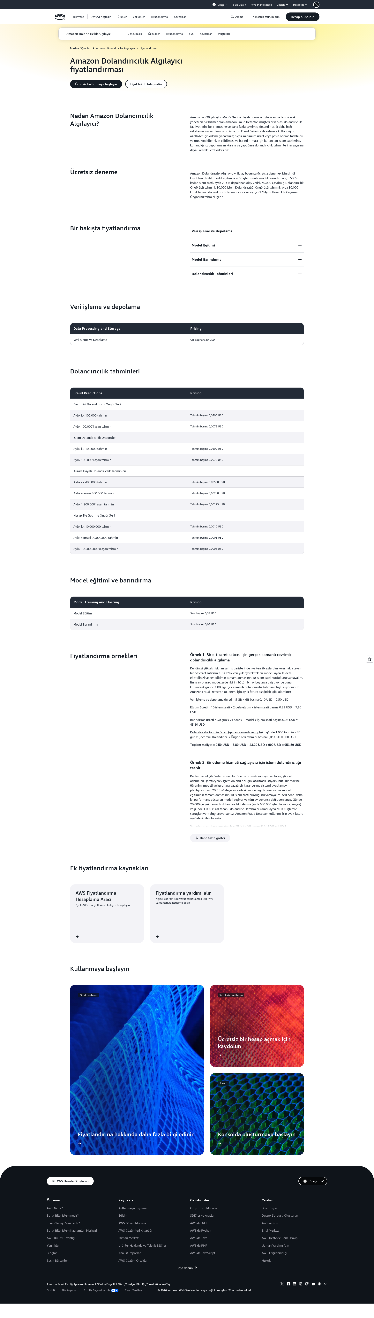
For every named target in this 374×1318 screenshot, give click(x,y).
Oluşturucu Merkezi (203, 1208)
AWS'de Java (198, 1238)
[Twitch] (307, 1284)
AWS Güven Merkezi (132, 1223)
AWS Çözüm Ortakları (133, 1260)
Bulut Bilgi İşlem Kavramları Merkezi (72, 1230)
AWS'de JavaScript (202, 1253)
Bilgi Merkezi (271, 1230)
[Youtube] (313, 1284)
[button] (101, 16)
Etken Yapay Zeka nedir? (63, 1223)
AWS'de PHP (198, 1245)
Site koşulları (69, 1290)
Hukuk (266, 1260)
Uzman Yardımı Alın (275, 1245)
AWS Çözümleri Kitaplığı (135, 1230)
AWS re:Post (270, 1223)
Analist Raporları (129, 1253)
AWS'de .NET (199, 1223)
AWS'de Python (200, 1230)
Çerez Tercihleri (134, 1290)
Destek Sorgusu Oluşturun (280, 1215)
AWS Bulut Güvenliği (61, 1238)
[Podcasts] (319, 1284)
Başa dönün (185, 1268)
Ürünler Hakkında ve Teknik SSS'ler (142, 1245)
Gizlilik (51, 1290)
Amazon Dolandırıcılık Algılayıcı (115, 48)
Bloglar (52, 1253)
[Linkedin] (294, 1284)
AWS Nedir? (55, 1208)
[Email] (325, 1284)
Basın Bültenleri (58, 1260)
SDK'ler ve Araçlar (202, 1215)
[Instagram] (300, 1284)
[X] (282, 1284)
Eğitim (122, 1215)
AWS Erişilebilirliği (274, 1253)
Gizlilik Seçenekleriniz (97, 1290)
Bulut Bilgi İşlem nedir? (63, 1215)
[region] (187, 334)
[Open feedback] (369, 659)
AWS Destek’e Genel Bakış (279, 1238)
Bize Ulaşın (269, 1208)
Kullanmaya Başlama (132, 1208)
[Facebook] (288, 1284)
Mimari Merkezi (128, 1238)
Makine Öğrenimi (80, 48)
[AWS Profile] (316, 5)
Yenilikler (53, 1245)
